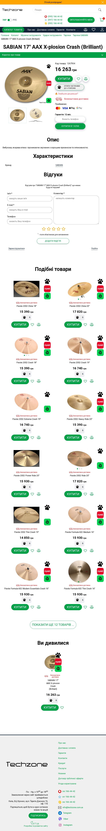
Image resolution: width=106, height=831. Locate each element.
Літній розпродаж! (53, 2)
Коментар (59, 193)
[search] (100, 10)
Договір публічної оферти (70, 778)
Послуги (62, 768)
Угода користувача (67, 783)
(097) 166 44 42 (55, 20)
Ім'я (9, 193)
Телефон (11, 216)
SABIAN (59, 165)
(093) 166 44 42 (55, 23)
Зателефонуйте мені (81, 20)
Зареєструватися (16, 248)
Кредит (61, 763)
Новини (62, 773)
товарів (64, 625)
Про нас (31, 30)
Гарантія (60, 30)
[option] (26, 85)
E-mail (10, 205)
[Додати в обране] (78, 79)
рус (15, 20)
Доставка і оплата (45, 30)
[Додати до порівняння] (86, 79)
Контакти (70, 30)
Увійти (94, 248)
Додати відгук (53, 241)
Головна (5, 35)
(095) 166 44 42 (55, 16)
